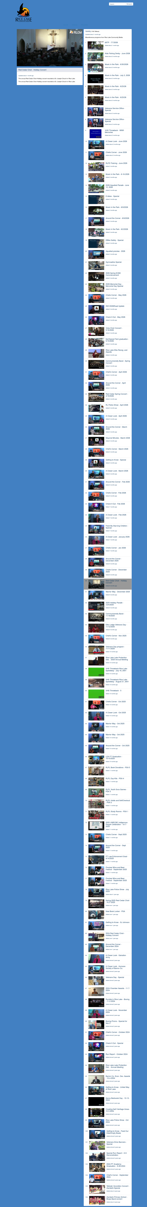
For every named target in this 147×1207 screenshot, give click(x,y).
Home (65, 24)
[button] (49, 47)
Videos (74, 24)
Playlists (84, 24)
